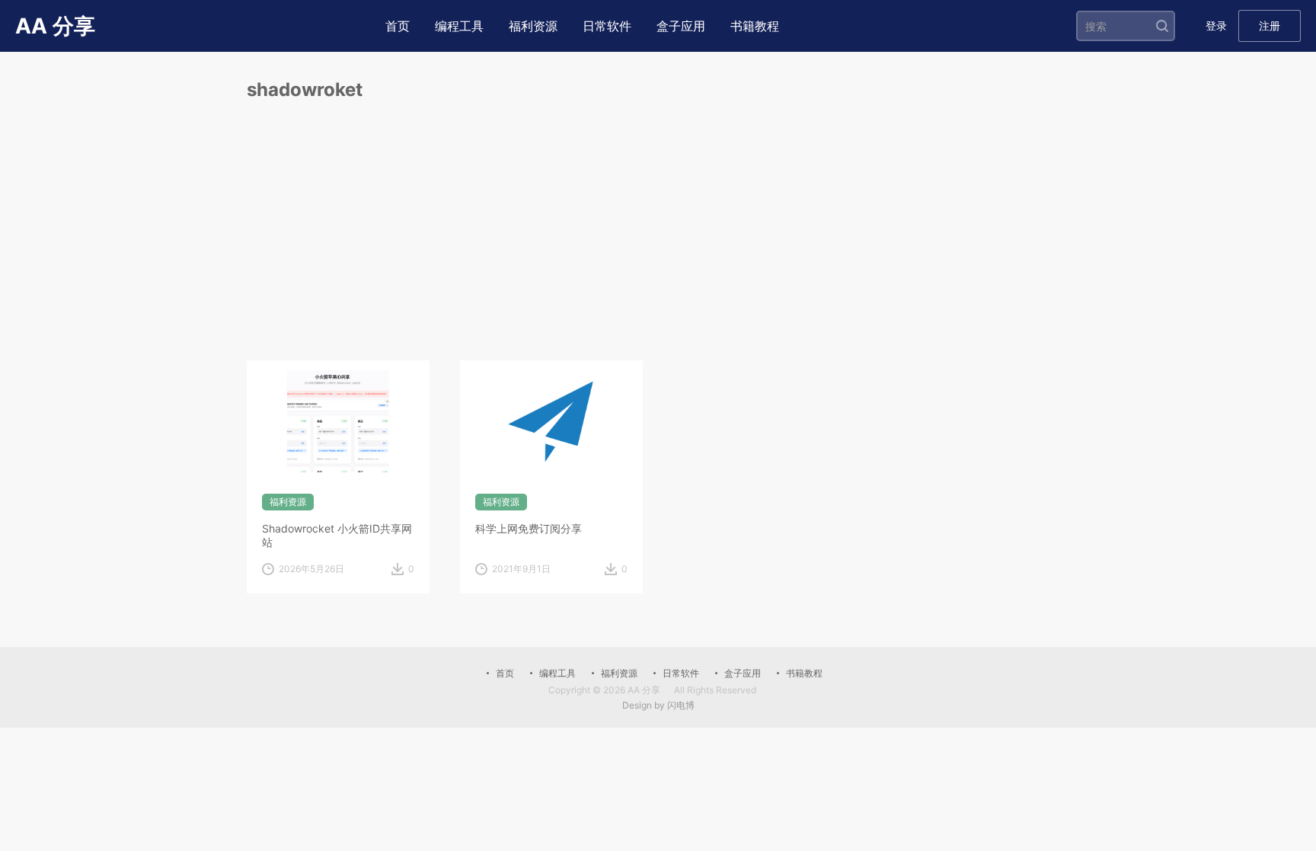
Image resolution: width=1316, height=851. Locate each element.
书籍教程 (754, 26)
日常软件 (607, 26)
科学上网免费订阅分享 (528, 528)
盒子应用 (680, 26)
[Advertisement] (658, 246)
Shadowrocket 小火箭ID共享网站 (337, 535)
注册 (1269, 25)
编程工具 (459, 26)
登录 (1216, 25)
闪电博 (681, 705)
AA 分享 (644, 690)
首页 (397, 26)
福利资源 (533, 26)
